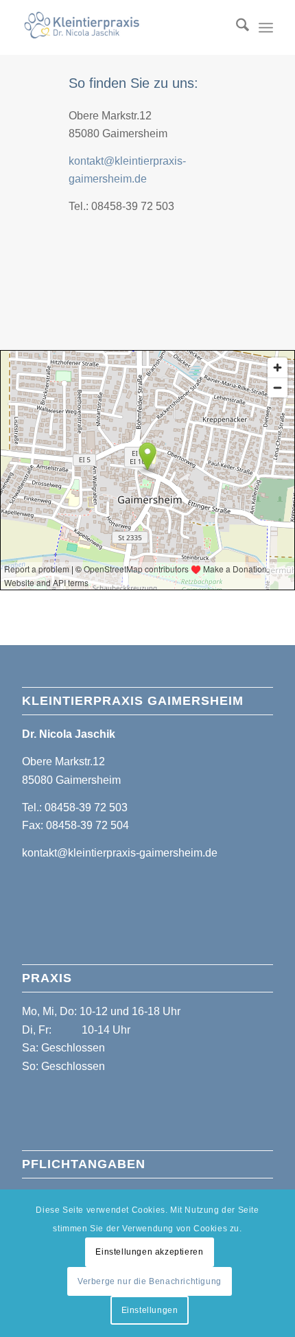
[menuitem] (235, 27)
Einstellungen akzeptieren (149, 1252)
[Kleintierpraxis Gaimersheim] (122, 27)
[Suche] (235, 27)
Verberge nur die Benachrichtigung (150, 1281)
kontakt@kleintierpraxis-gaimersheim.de (119, 853)
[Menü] (266, 27)
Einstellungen (149, 1310)
